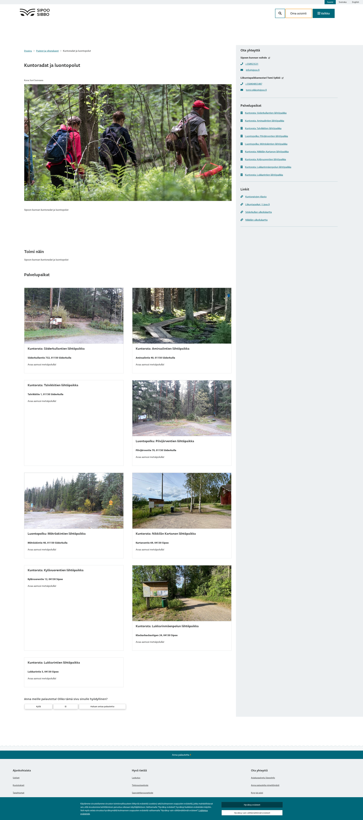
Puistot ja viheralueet (47, 50)
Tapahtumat (18, 792)
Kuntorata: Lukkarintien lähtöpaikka (264, 174)
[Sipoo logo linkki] (35, 15)
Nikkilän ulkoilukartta (256, 219)
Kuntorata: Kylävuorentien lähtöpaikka (265, 159)
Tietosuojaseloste (140, 785)
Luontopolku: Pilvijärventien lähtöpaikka (266, 136)
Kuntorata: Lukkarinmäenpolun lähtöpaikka (268, 167)
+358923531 (251, 63)
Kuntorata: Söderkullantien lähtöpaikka (266, 112)
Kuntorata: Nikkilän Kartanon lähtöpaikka (267, 151)
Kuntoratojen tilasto (256, 196)
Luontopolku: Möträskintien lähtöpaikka (266, 143)
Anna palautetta (181, 754)
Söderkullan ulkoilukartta (258, 212)
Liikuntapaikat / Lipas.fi (257, 204)
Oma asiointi (298, 13)
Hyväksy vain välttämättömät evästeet (252, 812)
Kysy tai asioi (257, 792)
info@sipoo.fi (252, 70)
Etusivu (28, 50)
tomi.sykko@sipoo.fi (256, 90)
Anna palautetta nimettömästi (265, 785)
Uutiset (16, 777)
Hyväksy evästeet (252, 804)
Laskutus (136, 777)
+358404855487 (253, 83)
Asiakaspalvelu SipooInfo (263, 777)
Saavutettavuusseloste (142, 792)
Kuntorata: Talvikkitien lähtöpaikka (263, 128)
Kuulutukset (18, 785)
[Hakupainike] (280, 13)
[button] (38, 706)
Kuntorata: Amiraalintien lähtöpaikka (264, 120)
